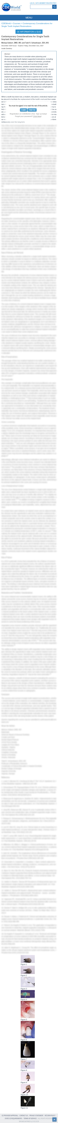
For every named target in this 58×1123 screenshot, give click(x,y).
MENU (29, 17)
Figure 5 (21, 136)
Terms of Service (30, 1118)
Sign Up (32, 110)
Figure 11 (34, 628)
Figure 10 (35, 136)
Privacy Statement (36, 1116)
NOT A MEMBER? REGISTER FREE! (46, 3)
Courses (16, 23)
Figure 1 (29, 133)
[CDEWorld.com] (11, 12)
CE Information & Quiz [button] (29, 31)
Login (23, 110)
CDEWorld (6, 23)
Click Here (37, 116)
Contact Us (23, 1116)
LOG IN (32, 3)
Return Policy (50, 1116)
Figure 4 (42, 133)
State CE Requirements (13, 1118)
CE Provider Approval (10, 1116)
